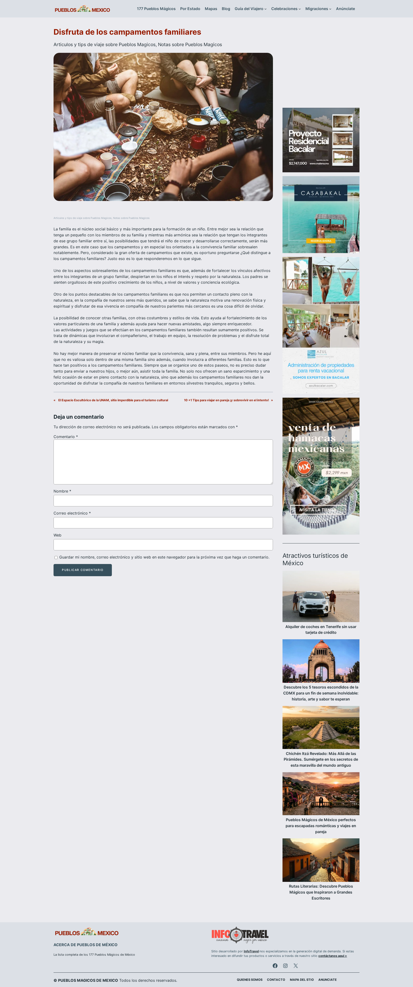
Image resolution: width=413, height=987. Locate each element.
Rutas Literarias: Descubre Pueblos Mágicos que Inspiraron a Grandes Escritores (321, 892)
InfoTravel (251, 951)
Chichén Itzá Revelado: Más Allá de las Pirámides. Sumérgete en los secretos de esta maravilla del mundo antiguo (321, 759)
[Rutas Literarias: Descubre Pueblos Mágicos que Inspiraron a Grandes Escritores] (321, 860)
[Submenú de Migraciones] (330, 9)
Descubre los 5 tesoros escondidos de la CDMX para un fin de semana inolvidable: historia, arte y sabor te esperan (321, 693)
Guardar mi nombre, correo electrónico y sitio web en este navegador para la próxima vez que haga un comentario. (164, 557)
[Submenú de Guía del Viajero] (265, 9)
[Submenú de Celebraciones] (300, 9)
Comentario (66, 436)
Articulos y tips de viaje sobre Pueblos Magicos (105, 44)
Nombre (62, 491)
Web (57, 535)
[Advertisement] (321, 65)
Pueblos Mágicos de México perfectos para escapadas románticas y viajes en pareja (321, 825)
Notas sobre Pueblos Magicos (190, 44)
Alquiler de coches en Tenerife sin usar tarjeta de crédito (320, 629)
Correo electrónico (72, 513)
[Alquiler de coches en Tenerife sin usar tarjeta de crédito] (321, 597)
